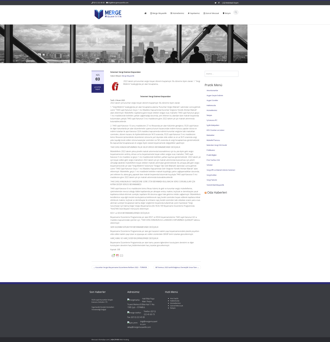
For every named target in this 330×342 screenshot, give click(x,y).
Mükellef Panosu (213, 140)
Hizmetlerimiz (212, 110)
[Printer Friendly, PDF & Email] (117, 255)
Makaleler (210, 135)
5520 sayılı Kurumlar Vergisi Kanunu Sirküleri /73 (102, 301)
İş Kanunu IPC (212, 120)
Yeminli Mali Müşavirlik (215, 185)
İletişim (209, 115)
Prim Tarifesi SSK (213, 160)
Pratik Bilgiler (212, 155)
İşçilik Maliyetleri (213, 125)
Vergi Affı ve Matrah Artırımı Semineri (221, 170)
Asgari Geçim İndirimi (215, 95)
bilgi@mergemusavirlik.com (118, 3)
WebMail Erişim (231, 3)
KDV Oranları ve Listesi (215, 130)
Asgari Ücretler (212, 100)
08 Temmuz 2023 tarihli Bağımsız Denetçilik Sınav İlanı (177, 267)
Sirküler (210, 165)
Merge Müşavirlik (128, 76)
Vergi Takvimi (212, 180)
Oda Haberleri (217, 192)
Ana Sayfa (174, 298)
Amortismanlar (212, 90)
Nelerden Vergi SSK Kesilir (217, 145)
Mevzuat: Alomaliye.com (100, 340)
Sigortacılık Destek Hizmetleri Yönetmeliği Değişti (103, 308)
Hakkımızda (211, 105)
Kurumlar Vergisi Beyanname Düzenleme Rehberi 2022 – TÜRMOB (120, 267)
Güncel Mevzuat (176, 305)
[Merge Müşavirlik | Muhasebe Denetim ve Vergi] (108, 14)
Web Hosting (124, 340)
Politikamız (211, 150)
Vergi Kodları (212, 175)
